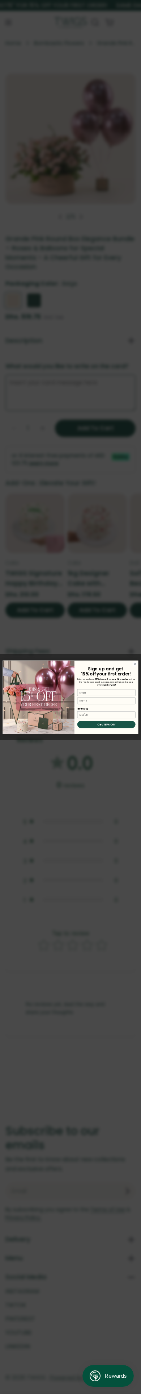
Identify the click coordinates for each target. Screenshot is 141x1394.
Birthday (83, 708)
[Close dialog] (134, 663)
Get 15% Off (106, 724)
